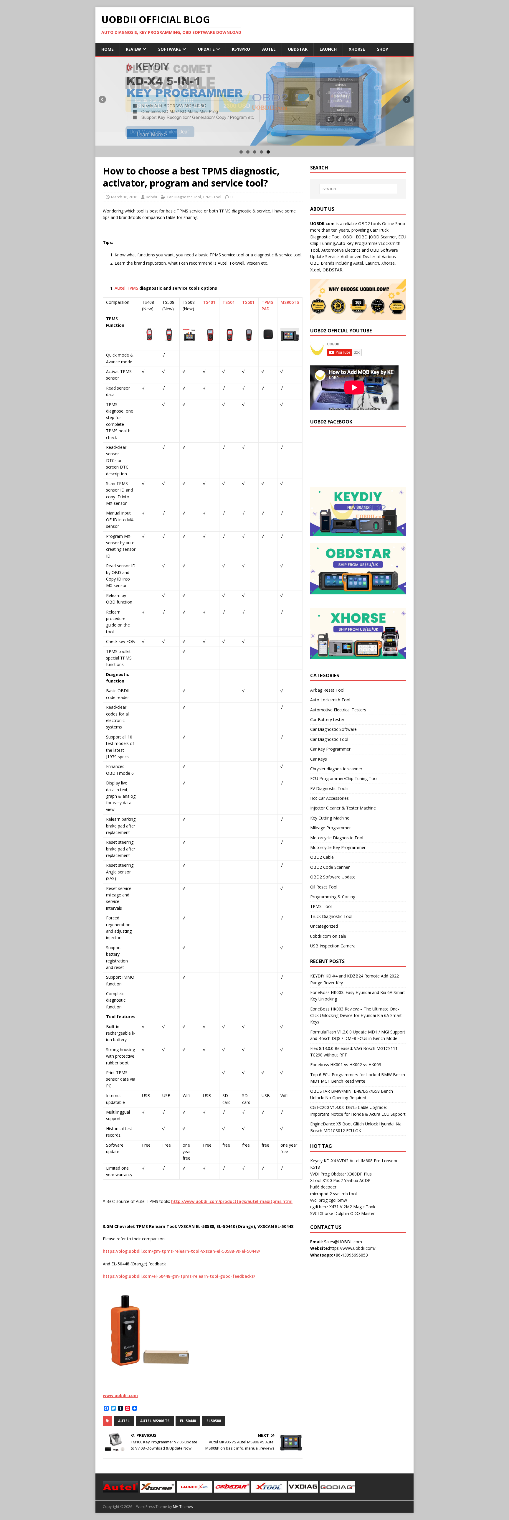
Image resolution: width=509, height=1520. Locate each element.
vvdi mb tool (345, 1193)
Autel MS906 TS (154, 1420)
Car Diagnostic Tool (184, 197)
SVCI (314, 1213)
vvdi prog (319, 1200)
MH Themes (183, 1506)
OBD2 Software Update (333, 877)
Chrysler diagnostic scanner (336, 768)
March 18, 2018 (124, 197)
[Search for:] (358, 189)
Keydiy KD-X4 (323, 1160)
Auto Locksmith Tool (330, 700)
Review (133, 49)
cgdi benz (319, 1206)
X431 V (335, 1206)
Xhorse (357, 49)
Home (107, 49)
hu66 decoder (323, 1187)
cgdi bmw (338, 1200)
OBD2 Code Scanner (330, 867)
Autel (269, 49)
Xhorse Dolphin (334, 1213)
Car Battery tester (327, 719)
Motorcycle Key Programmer (338, 847)
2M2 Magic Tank (359, 1206)
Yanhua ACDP (357, 1180)
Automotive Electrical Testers (338, 710)
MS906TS (289, 302)
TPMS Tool (212, 197)
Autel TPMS (126, 288)
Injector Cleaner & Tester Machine (343, 808)
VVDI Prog (320, 1174)
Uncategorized (324, 926)
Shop (382, 49)
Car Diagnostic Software (333, 729)
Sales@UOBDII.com (343, 1241)
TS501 (228, 302)
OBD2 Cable (322, 857)
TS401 (209, 302)
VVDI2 (342, 1160)
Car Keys (318, 759)
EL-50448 (188, 1420)
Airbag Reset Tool (327, 690)
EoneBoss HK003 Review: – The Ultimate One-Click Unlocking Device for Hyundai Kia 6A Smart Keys (356, 1015)
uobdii (151, 197)
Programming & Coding (332, 896)
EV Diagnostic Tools (329, 788)
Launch (328, 49)
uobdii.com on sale (328, 936)
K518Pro (241, 49)
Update (206, 49)
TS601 (248, 302)
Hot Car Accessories (329, 798)
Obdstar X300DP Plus (351, 1174)
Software (169, 49)
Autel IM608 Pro (365, 1160)
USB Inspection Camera (333, 946)
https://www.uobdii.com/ (352, 1248)
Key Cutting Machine (329, 818)
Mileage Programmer (330, 827)
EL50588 (213, 1420)
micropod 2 (321, 1193)
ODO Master (362, 1213)
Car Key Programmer (330, 749)
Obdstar (298, 49)
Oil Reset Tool (323, 887)
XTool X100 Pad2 (326, 1180)
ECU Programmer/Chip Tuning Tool (344, 778)
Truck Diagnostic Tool (331, 916)
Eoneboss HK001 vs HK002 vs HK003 (345, 1064)
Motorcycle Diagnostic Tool (336, 837)
